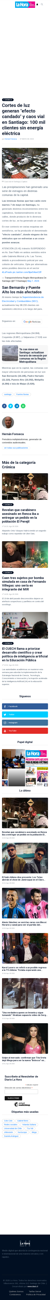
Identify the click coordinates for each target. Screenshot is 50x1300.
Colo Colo (8, 1121)
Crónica (8, 467)
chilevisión (8, 1132)
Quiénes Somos (16, 1291)
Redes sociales (10, 1125)
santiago (7, 394)
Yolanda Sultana (29, 1125)
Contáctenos (15, 1294)
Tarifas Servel (35, 1291)
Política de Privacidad (35, 1294)
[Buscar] (42, 4)
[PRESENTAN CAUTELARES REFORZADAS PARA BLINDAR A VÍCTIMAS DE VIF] (16, 767)
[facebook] (4, 406)
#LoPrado (7, 272)
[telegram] (17, 406)
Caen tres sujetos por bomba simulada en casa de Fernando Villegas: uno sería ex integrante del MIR (24, 583)
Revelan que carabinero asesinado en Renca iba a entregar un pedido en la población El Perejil (20, 515)
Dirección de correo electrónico (19, 1088)
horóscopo (22, 1132)
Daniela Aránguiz (11, 1136)
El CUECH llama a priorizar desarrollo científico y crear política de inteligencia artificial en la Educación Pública (25, 654)
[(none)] (8, 422)
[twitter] (10, 406)
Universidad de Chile (13, 1128)
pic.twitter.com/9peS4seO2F (27, 272)
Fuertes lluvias (22, 394)
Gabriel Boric (22, 1121)
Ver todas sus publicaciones (16, 448)
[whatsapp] (23, 406)
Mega (34, 1132)
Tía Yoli (30, 1128)
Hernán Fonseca (11, 139)
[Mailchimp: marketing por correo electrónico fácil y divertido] (22, 1106)
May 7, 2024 (33, 281)
